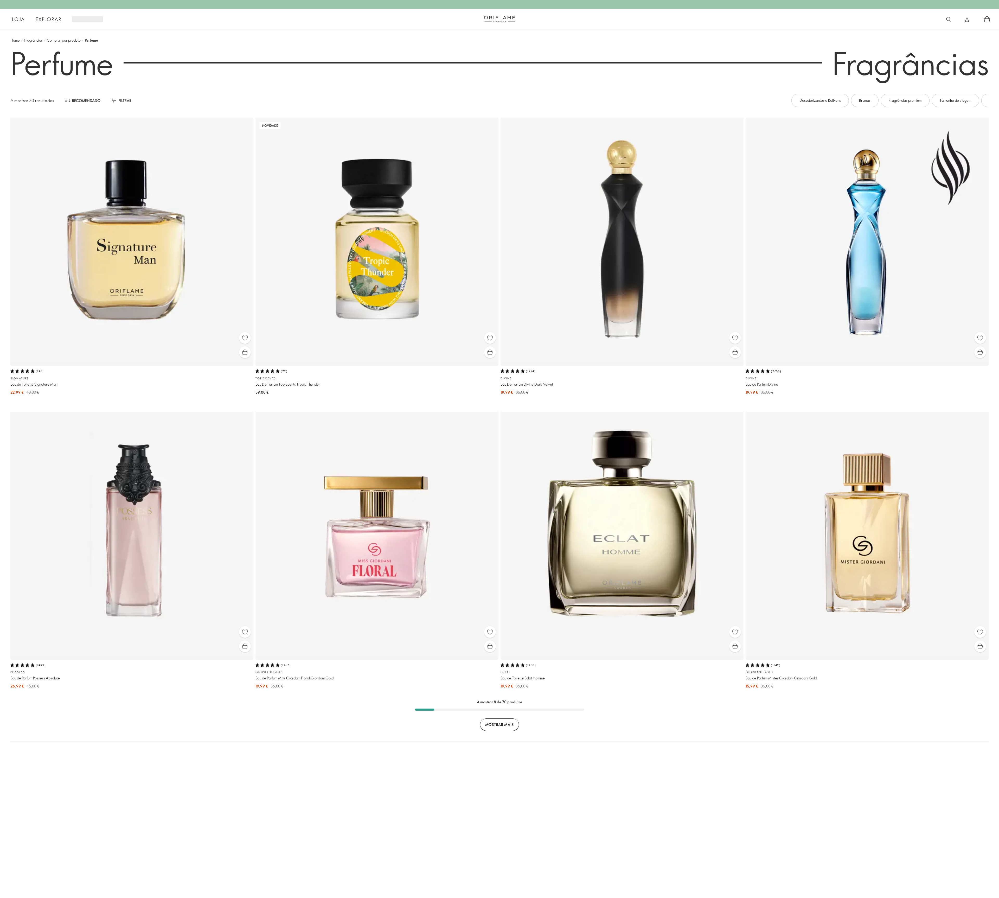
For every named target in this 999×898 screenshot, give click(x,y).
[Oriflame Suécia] (499, 19)
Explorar (48, 19)
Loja (18, 19)
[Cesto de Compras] (987, 19)
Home (15, 40)
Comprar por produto (64, 40)
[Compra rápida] (245, 352)
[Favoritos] (245, 338)
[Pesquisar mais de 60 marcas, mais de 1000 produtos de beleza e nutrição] (948, 19)
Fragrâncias (33, 40)
